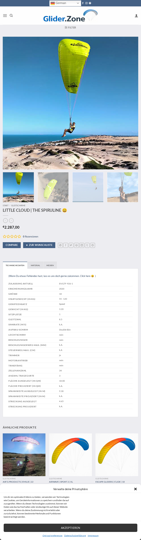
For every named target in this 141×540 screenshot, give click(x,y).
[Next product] (5, 220)
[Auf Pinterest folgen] (90, 3)
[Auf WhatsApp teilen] (60, 245)
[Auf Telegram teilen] (92, 245)
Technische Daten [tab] (15, 265)
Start (5, 205)
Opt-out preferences (52, 535)
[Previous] (10, 103)
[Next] (131, 103)
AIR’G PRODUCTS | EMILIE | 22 (18, 481)
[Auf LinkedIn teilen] (81, 245)
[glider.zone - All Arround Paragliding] (70, 15)
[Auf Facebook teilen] (65, 245)
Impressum (93, 535)
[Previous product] (11, 220)
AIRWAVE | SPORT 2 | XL (61, 481)
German (60, 3)
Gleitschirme (18, 205)
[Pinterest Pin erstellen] (76, 245)
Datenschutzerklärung (75, 535)
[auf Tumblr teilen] (87, 245)
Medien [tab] (50, 265)
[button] (135, 489)
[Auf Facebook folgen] (83, 3)
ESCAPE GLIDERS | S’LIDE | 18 (110, 481)
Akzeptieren (70, 527)
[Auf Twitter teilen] (71, 245)
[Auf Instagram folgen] (86, 3)
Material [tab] (35, 265)
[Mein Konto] (136, 16)
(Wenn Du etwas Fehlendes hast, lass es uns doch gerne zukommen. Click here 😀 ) (52, 275)
